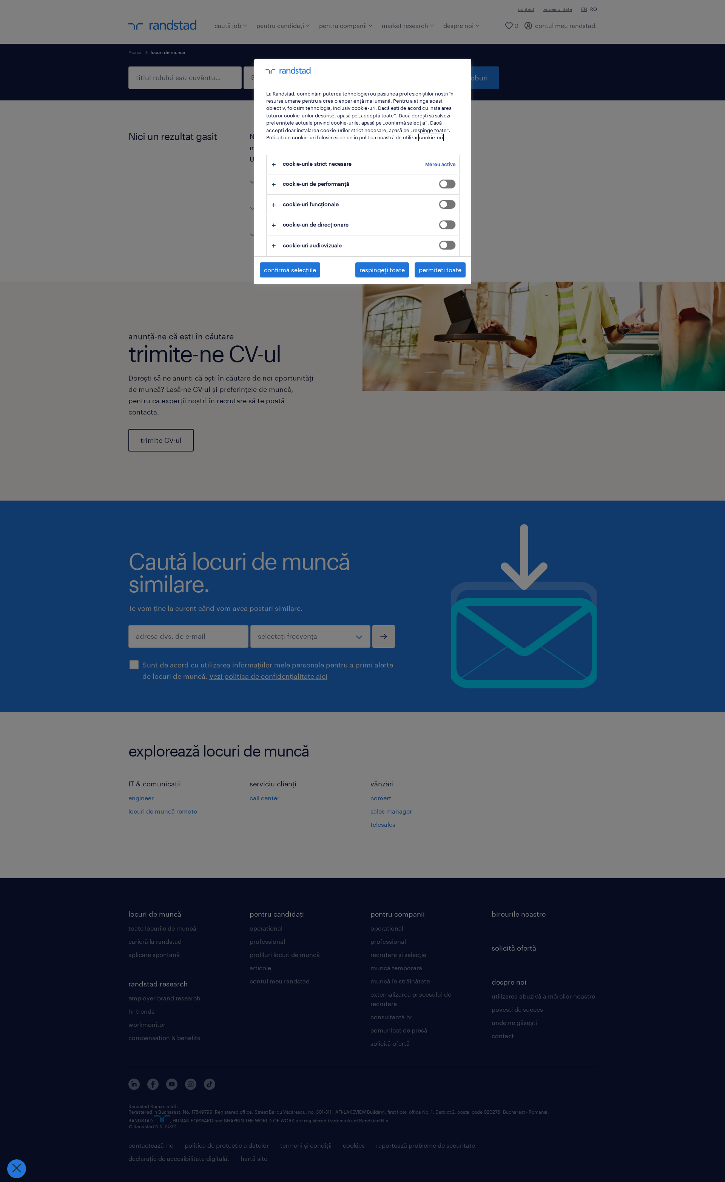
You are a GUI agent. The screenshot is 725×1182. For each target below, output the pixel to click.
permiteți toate (440, 269)
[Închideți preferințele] (16, 1168)
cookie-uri (431, 137)
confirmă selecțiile (290, 269)
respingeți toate (382, 269)
